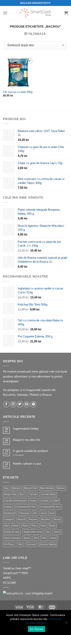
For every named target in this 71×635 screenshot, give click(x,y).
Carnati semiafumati (15, 500)
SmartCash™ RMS (15, 573)
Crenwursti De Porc (50, 506)
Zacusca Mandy (47, 544)
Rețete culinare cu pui (27, 463)
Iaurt (43, 513)
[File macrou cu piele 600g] (18, 72)
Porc (34, 525)
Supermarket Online (26, 428)
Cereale (44, 500)
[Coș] (66, 13)
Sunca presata (12, 538)
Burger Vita (10, 494)
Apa (6, 488)
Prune (52, 525)
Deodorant (10, 513)
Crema (7, 506)
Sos (48, 531)
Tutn (43, 538)
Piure (25, 525)
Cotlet (55, 500)
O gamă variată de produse (30, 450)
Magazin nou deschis (26, 439)
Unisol (53, 538)
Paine (15, 525)
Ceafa (32, 500)
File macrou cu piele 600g (17, 91)
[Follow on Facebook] (6, 404)
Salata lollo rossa (32, 531)
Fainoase (24, 513)
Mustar (57, 519)
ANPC (7, 577)
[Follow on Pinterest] (33, 404)
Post (42, 525)
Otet (6, 525)
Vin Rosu (9, 544)
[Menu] (5, 13)
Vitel (20, 544)
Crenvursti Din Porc (25, 506)
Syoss (26, 538)
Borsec (61, 488)
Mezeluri (45, 519)
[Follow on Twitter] (20, 404)
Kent (51, 513)
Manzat (21, 519)
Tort (36, 538)
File (35, 513)
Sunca (57, 531)
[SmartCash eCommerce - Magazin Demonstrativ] (35, 13)
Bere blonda (46, 488)
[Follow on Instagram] (13, 404)
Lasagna (9, 519)
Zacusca (30, 544)
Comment (18, 455)
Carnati (33, 494)
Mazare (33, 519)
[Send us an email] (26, 404)
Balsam (16, 488)
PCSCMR (9, 582)
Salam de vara (12, 531)
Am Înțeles (36, 629)
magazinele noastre (38, 390)
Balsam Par (30, 488)
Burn (22, 494)
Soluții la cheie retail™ (17, 568)
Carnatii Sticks (48, 494)
